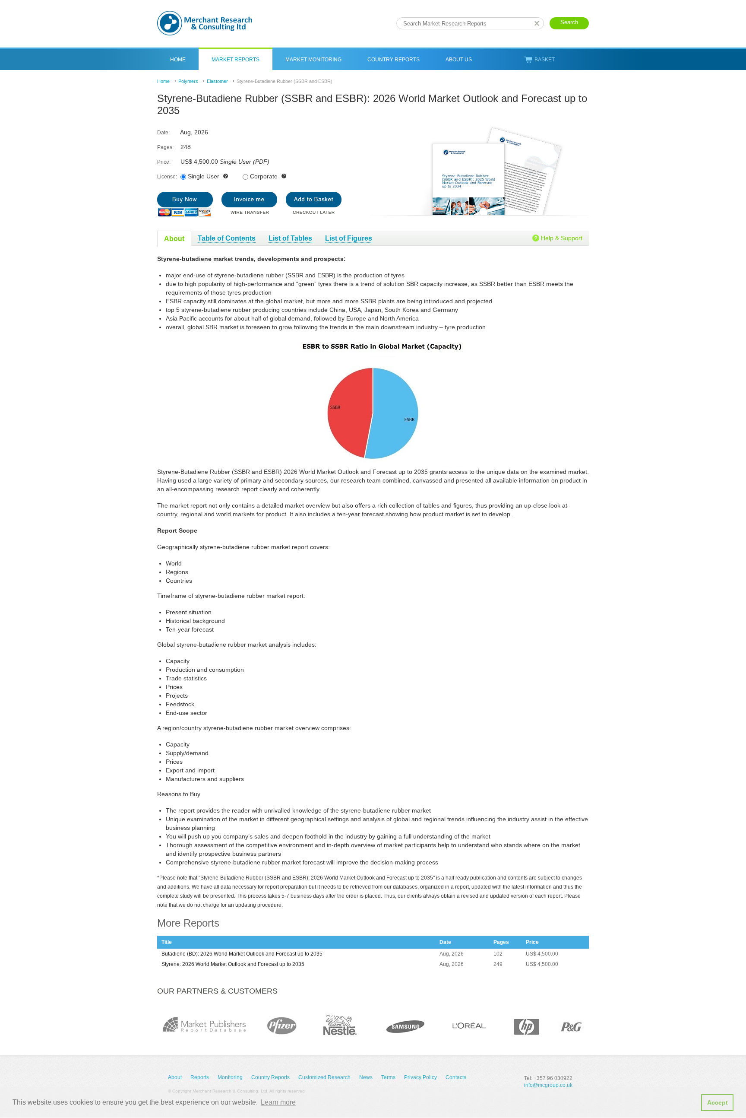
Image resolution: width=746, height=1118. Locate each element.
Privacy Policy (420, 1077)
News (366, 1077)
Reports (199, 1077)
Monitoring (230, 1077)
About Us (459, 60)
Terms (388, 1077)
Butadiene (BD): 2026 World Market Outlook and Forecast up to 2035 (241, 954)
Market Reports (235, 60)
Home (178, 60)
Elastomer (217, 81)
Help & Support (561, 238)
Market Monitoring (313, 60)
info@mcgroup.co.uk (548, 1085)
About (175, 1077)
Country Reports (393, 60)
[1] (185, 204)
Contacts (456, 1077)
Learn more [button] (278, 1102)
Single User (203, 176)
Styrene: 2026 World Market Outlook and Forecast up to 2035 (232, 964)
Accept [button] (717, 1102)
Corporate (264, 176)
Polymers (188, 81)
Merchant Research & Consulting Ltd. (204, 23)
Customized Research (324, 1077)
